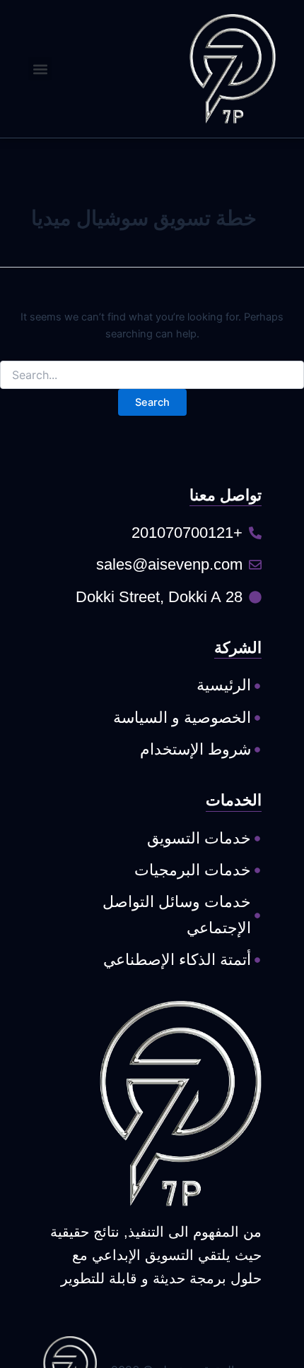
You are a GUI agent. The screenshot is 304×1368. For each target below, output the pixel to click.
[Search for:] (152, 375)
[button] (40, 68)
